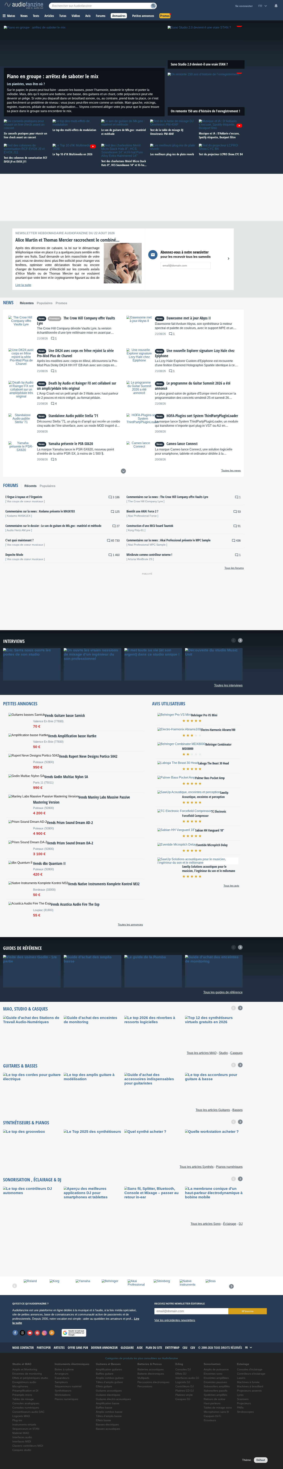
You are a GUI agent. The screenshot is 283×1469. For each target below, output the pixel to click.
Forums (10, 485)
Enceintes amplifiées (216, 1378)
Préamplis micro (22, 1394)
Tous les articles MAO (201, 1053)
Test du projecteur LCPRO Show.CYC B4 (221, 154)
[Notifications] (276, 5)
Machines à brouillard (250, 1386)
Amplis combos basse (109, 1411)
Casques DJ (182, 1399)
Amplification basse (107, 1403)
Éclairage (43, 1179)
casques (40, 1008)
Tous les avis (231, 885)
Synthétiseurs (16, 1122)
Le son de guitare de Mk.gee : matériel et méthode (123, 132)
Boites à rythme (64, 1369)
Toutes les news (231, 470)
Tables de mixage (23, 1399)
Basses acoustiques (108, 1428)
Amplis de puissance (216, 1369)
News (8, 302)
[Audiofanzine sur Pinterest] (37, 1333)
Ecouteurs (210, 1420)
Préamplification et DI (25, 1390)
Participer (44, 1348)
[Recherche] (153, 5)
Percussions (144, 1386)
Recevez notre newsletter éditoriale (179, 1303)
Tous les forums (234, 567)
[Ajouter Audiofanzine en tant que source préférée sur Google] (74, 1333)
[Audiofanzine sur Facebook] (15, 1333)
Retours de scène (214, 1399)
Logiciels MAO (21, 1416)
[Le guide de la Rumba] (153, 971)
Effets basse (103, 1420)
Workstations (62, 1394)
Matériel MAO (20, 1433)
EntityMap (172, 1348)
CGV (192, 1348)
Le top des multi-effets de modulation (74, 130)
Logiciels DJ (182, 1382)
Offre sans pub (78, 1348)
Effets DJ (180, 1373)
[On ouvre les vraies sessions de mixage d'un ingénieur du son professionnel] (92, 664)
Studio (223, 1053)
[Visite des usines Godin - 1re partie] (32, 971)
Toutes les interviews (228, 685)
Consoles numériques (25, 1407)
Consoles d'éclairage (249, 1369)
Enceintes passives (215, 1382)
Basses (237, 1109)
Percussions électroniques (153, 1382)
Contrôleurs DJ (184, 1386)
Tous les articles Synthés (197, 1166)
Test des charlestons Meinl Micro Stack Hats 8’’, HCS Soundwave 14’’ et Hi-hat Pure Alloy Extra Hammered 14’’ (123, 163)
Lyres (240, 1394)
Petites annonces (20, 703)
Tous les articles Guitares (213, 1109)
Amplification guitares (109, 1369)
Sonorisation (16, 1179)
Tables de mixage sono (218, 1407)
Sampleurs (61, 1382)
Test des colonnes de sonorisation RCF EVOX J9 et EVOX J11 (25, 159)
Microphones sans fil (216, 1411)
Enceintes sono (213, 1373)
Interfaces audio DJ (187, 1378)
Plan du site (154, 1348)
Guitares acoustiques (109, 1390)
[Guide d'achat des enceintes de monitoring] (214, 971)
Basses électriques (107, 1424)
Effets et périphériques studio (30, 1378)
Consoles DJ (183, 1369)
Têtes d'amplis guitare (109, 1382)
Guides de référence (22, 948)
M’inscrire (248, 1311)
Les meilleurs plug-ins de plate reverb (172, 154)
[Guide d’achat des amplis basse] (92, 971)
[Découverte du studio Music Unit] (214, 664)
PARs (240, 1407)
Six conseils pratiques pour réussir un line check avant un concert (25, 135)
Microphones (20, 1386)
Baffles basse (104, 1407)
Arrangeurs (61, 1373)
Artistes (59, 1348)
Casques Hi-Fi (212, 1416)
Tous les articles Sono (206, 1223)
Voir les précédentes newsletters (174, 1320)
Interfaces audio (22, 1437)
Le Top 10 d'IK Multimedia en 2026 (72, 154)
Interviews (14, 641)
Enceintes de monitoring (27, 1373)
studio (20, 1008)
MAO (7, 1008)
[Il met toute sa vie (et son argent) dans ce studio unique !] (153, 664)
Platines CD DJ (184, 1390)
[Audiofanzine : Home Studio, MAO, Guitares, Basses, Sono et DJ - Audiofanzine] (24, 6)
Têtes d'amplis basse (109, 1416)
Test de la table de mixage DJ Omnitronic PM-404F (166, 132)
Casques (236, 1053)
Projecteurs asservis (249, 1390)
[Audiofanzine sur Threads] (22, 1333)
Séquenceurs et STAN (25, 1428)
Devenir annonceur (104, 1348)
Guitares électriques (108, 1394)
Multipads (143, 1378)
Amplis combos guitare (110, 1378)
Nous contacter (23, 1348)
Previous (233, 640)
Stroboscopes (245, 1411)
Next (240, 640)
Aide (140, 1348)
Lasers (241, 1378)
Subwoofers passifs (215, 1390)
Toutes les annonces (130, 924)
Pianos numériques (229, 1166)
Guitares (11, 1065)
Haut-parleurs (212, 1403)
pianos (42, 1122)
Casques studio (21, 1450)
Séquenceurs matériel (68, 1386)
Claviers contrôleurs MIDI (27, 1445)
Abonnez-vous (224, 258)
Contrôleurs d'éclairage (251, 1373)
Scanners (243, 1399)
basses (31, 1065)
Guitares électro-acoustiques (113, 1399)
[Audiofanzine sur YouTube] (30, 1333)
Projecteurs (244, 1403)
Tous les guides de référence (223, 992)
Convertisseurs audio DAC (28, 1411)
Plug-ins (17, 1420)
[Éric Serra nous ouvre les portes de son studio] (32, 664)
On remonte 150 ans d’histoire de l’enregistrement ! (205, 111)
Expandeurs (62, 1378)
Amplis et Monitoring (24, 1369)
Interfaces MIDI (21, 1441)
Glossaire (127, 1348)
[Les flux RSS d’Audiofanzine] (52, 1333)
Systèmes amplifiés (215, 1394)
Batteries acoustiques (150, 1369)
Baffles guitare (104, 1373)
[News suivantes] (123, 471)
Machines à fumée (248, 1382)
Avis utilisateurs (168, 703)
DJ (59, 1179)
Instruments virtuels (24, 1424)
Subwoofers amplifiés (217, 1386)
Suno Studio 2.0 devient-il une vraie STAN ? (199, 64)
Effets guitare (104, 1386)
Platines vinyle (184, 1394)
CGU (185, 1348)
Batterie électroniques (150, 1373)
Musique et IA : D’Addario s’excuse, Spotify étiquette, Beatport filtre (219, 135)
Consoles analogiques (25, 1403)
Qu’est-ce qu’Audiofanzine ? (30, 1303)
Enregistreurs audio (24, 1382)
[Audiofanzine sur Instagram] (44, 1333)
